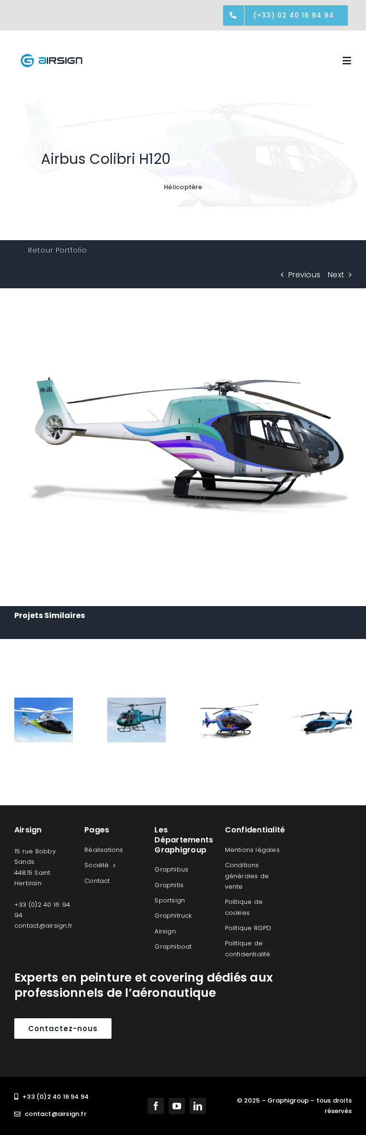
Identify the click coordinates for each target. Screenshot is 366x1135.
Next (336, 274)
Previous (304, 274)
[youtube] (177, 1106)
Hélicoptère (183, 187)
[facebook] (156, 1106)
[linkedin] (198, 1106)
